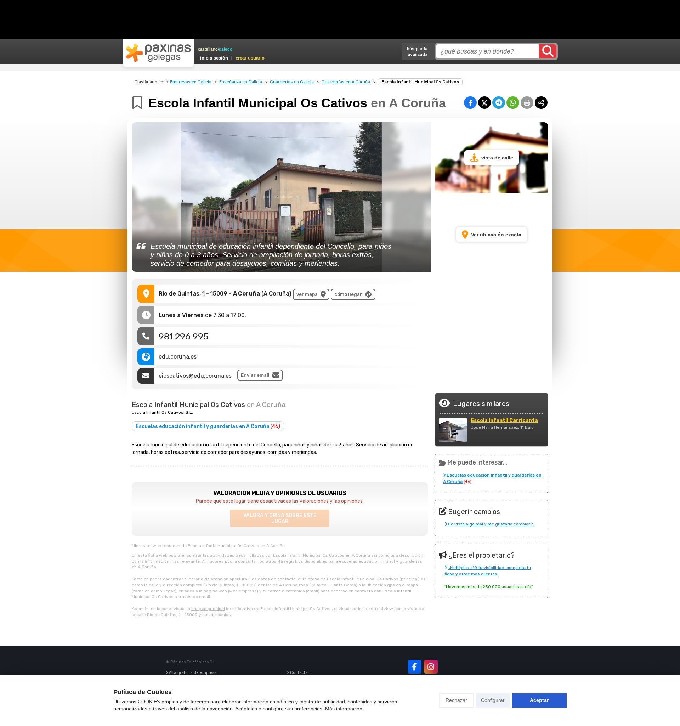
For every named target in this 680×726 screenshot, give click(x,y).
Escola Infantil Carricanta (504, 420)
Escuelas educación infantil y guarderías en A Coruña (208, 426)
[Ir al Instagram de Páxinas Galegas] (431, 667)
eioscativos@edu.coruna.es (195, 375)
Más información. (344, 708)
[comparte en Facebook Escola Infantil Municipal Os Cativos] (470, 102)
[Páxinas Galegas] (158, 53)
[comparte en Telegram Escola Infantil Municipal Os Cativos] (498, 102)
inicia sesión (214, 58)
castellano (208, 49)
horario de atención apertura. (218, 578)
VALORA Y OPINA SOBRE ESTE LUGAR (280, 518)
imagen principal (208, 608)
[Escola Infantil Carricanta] (453, 430)
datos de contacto (277, 578)
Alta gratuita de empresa (193, 672)
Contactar (299, 672)
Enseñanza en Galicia (240, 81)
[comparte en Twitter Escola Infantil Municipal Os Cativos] (484, 102)
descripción (411, 555)
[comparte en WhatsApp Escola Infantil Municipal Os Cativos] (512, 102)
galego (225, 49)
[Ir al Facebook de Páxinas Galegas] (414, 667)
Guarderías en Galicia (292, 81)
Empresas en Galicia (190, 81)
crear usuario (250, 58)
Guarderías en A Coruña (346, 81)
